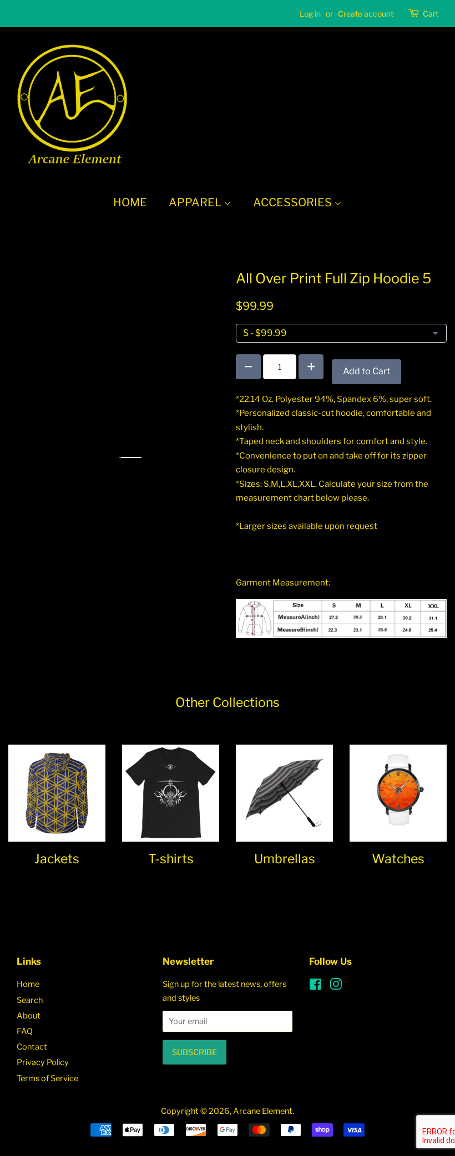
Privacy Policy (43, 1062)
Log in (310, 13)
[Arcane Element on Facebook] (315, 986)
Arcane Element (262, 1111)
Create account (365, 13)
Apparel (196, 202)
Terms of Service (47, 1078)
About (29, 1016)
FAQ (25, 1031)
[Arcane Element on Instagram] (336, 986)
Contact (32, 1047)
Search (30, 1000)
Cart (430, 13)
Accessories (293, 202)
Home (130, 202)
